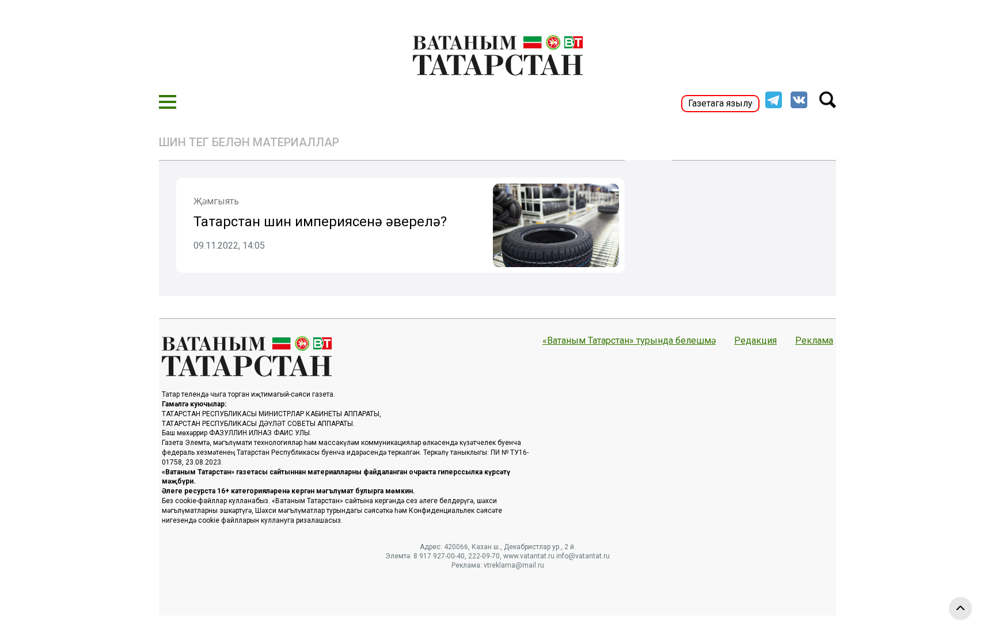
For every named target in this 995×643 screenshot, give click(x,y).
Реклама (814, 340)
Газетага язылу (720, 103)
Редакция (755, 340)
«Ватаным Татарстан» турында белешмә (629, 340)
